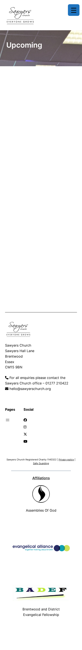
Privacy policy (66, 459)
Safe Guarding (41, 463)
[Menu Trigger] (73, 10)
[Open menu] (7, 420)
